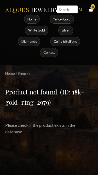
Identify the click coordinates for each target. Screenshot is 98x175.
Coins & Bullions (65, 41)
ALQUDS (31, 10)
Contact (49, 52)
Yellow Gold (62, 19)
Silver (66, 30)
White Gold (36, 30)
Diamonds (29, 41)
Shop (22, 73)
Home (31, 19)
